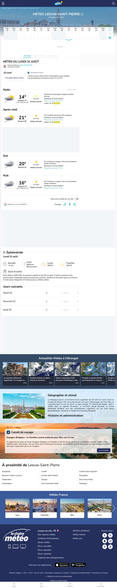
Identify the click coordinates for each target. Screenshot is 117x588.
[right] (113, 371)
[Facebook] (104, 535)
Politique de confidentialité (80, 573)
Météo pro (77, 538)
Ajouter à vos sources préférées (17, 204)
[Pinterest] (104, 546)
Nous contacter (45, 553)
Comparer (53, 55)
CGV (30, 573)
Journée (27, 55)
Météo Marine (79, 534)
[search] (113, 3)
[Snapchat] (104, 541)
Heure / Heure (39, 55)
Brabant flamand (23, 8)
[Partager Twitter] (74, 204)
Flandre (15, 8)
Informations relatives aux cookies (57, 573)
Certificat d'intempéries (48, 538)
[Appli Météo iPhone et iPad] (62, 565)
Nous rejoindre (44, 550)
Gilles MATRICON (26, 65)
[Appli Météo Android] (78, 565)
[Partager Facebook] (69, 204)
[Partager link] (64, 204)
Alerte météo (44, 542)
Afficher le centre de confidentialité (59, 576)
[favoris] (82, 14)
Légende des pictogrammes (51, 557)
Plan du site (38, 573)
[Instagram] (110, 541)
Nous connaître (45, 546)
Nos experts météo (46, 534)
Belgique (9, 8)
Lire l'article (104, 450)
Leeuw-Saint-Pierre (34, 8)
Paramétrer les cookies (100, 573)
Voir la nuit (72, 90)
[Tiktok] (110, 546)
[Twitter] (110, 535)
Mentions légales (15, 573)
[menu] (3, 3)
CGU (25, 573)
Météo (3, 8)
